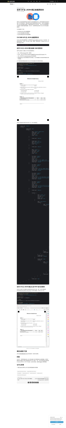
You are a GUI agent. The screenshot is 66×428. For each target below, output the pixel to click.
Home (11, 4)
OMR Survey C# (39, 373)
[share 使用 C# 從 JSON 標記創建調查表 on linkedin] (30, 383)
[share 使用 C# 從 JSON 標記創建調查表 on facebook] (34, 383)
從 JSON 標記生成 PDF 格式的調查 (24, 34)
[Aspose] (11, 1)
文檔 (44, 360)
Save (22, 57)
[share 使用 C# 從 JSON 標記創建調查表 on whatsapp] (36, 383)
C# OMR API (19, 373)
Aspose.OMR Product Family (31, 371)
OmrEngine (24, 52)
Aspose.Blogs (22, 8)
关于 (39, 1)
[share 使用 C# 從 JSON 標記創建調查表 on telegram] (38, 383)
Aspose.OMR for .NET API (37, 39)
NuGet (20, 42)
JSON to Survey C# (33, 373)
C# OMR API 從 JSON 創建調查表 (24, 31)
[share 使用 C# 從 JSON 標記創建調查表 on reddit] (32, 383)
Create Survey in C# (26, 373)
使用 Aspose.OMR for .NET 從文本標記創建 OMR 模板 (28, 367)
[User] (55, 1)
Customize (53, 424)
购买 (31, 1)
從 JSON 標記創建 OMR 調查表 (23, 32)
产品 (28, 1)
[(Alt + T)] (14, 4)
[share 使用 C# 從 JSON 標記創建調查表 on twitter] (28, 383)
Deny (60, 424)
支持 (34, 1)
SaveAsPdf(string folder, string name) (24, 290)
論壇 (41, 361)
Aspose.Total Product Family (22, 371)
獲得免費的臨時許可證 (23, 353)
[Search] (57, 1)
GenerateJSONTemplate (39, 54)
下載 (42, 41)
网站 (36, 1)
